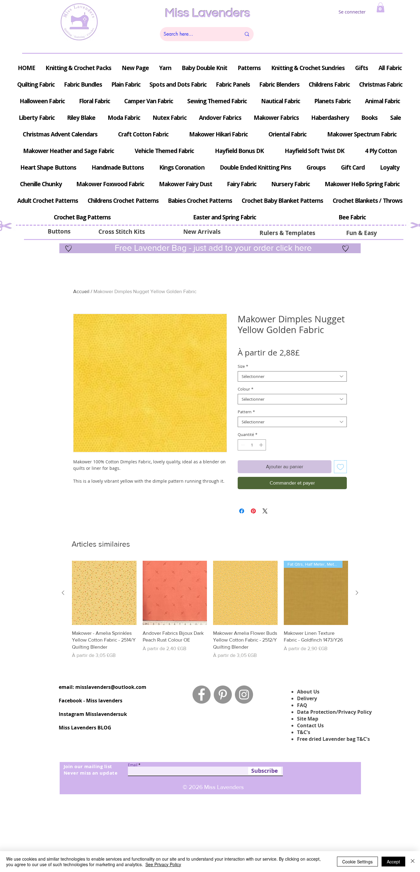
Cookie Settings (357, 861)
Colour (245, 389)
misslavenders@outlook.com (110, 687)
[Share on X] (265, 511)
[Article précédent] (63, 592)
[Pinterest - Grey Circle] (223, 694)
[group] (210, 610)
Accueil (81, 291)
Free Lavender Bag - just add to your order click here (212, 248)
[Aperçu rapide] (104, 593)
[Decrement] (242, 445)
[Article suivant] (357, 592)
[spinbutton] (252, 445)
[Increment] (261, 445)
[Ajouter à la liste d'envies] (340, 466)
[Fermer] (412, 861)
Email (132, 765)
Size (243, 366)
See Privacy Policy (163, 864)
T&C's (303, 732)
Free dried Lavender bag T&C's (333, 739)
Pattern (246, 411)
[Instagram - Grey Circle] (244, 694)
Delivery (307, 698)
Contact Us (310, 725)
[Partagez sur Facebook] (241, 511)
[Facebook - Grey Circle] (201, 694)
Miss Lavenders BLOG (85, 727)
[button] (380, 7)
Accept (393, 861)
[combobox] (292, 376)
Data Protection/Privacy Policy (334, 712)
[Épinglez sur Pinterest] (253, 511)
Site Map (307, 718)
